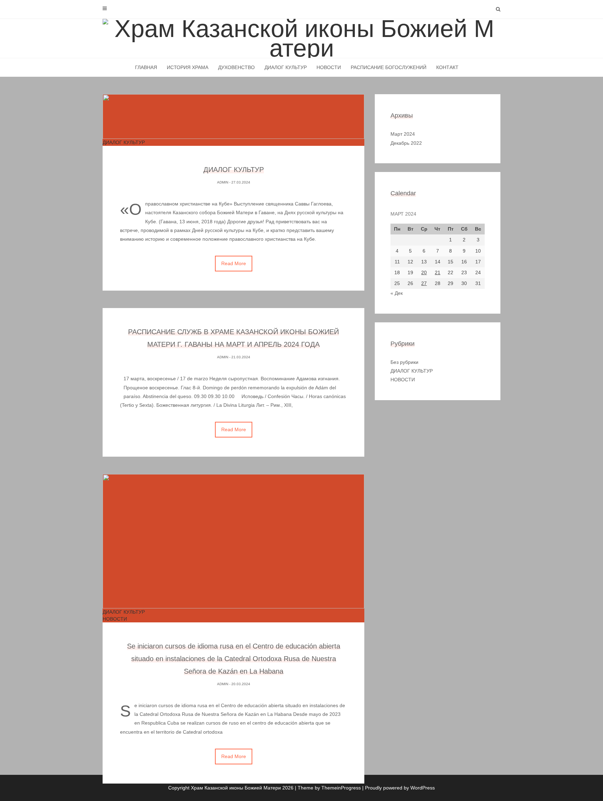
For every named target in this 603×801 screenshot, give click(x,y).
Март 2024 (402, 134)
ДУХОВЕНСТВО (236, 67)
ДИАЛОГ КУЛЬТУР (286, 67)
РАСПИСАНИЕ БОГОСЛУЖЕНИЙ (388, 67)
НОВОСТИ (329, 67)
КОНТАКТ (447, 67)
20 (424, 272)
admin (222, 182)
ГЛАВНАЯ (146, 67)
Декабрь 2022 (406, 143)
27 (424, 283)
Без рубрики (404, 362)
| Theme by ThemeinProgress (328, 788)
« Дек (396, 293)
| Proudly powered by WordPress (398, 788)
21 (437, 272)
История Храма (187, 67)
